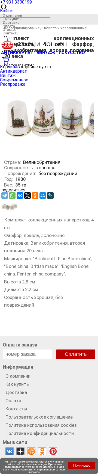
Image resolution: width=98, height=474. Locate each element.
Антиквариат (13, 71)
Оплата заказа (20, 345)
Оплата (9, 26)
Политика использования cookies (41, 425)
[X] (27, 195)
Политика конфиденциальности (39, 433)
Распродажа (12, 84)
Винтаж (8, 75)
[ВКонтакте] (20, 195)
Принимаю (81, 465)
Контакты (11, 33)
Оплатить (76, 354)
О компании (12, 15)
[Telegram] (4, 195)
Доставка (11, 22)
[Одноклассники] (35, 195)
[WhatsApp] (12, 195)
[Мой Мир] (42, 195)
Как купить (12, 19)
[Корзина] (49, 60)
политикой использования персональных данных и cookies (34, 471)
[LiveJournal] (50, 195)
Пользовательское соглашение (39, 417)
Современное (14, 79)
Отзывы (10, 30)
